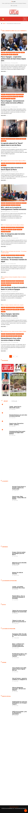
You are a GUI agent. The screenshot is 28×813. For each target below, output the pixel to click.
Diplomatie (4, 96)
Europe (22, 52)
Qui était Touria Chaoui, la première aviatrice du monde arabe (19, 488)
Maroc (10, 54)
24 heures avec (15, 652)
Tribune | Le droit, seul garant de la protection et (19, 621)
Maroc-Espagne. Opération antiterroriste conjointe (10, 315)
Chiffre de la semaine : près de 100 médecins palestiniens (19, 713)
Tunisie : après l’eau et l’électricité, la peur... (15, 407)
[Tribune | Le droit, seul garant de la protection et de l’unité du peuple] (6, 621)
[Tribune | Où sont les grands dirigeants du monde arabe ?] (6, 611)
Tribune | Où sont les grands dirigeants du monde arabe (19, 611)
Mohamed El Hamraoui (6, 62)
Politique (15, 54)
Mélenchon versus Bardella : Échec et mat (19, 563)
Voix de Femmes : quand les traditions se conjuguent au (19, 679)
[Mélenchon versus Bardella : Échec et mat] (6, 563)
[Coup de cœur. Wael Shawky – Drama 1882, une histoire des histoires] (6, 498)
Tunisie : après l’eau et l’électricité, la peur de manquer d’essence (14, 3)
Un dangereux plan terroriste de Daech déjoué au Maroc (12, 168)
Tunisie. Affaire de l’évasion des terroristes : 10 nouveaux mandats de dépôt (14, 259)
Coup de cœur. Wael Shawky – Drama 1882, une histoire (19, 498)
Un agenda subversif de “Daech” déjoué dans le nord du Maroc (12, 144)
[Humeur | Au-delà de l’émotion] (6, 573)
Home (4, 23)
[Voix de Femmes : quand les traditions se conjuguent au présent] (6, 679)
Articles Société (19, 94)
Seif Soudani (4, 263)
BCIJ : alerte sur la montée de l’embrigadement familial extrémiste (13, 208)
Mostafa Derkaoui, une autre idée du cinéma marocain (18, 415)
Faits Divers (15, 96)
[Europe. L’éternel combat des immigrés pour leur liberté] (6, 553)
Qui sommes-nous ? (14, 807)
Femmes (13, 594)
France (13, 585)
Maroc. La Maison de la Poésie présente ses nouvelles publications (18, 645)
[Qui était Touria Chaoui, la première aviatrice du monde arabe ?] (6, 488)
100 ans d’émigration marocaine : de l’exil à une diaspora (19, 689)
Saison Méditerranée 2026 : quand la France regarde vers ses (19, 669)
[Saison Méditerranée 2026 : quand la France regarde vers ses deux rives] (6, 669)
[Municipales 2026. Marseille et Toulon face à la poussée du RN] (6, 635)
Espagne (17, 52)
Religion (13, 205)
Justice (21, 96)
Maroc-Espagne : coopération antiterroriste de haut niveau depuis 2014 (13, 59)
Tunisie (22, 255)
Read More (3, 71)
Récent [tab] (6, 401)
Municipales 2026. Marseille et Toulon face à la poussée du (19, 635)
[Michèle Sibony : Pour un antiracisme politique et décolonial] (6, 597)
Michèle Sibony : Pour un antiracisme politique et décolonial (18, 597)
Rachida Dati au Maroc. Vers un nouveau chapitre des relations (19, 655)
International (4, 54)
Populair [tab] (14, 401)
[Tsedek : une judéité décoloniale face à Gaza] (6, 587)
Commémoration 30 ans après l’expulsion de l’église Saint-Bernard (17, 432)
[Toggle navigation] (3, 18)
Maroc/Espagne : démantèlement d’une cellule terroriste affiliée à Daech (12, 103)
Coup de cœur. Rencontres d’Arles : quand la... (16, 424)
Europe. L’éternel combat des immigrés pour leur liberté (18, 553)
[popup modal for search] (25, 19)
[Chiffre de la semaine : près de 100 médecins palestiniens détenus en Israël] (6, 713)
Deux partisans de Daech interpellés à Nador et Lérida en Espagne (14, 288)
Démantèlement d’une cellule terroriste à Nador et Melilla (11, 339)
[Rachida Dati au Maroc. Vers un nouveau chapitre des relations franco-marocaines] (6, 655)
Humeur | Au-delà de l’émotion (17, 573)
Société (13, 98)
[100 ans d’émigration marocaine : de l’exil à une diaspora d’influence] (6, 689)
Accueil (3, 52)
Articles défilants (10, 52)
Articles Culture (15, 485)
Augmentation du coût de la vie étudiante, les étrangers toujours (19, 703)
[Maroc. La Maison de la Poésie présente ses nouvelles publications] (6, 645)
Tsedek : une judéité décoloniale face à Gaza (18, 587)
